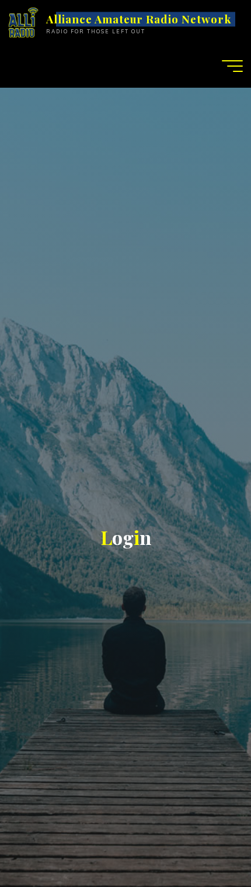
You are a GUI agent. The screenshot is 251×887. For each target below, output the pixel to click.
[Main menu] (232, 66)
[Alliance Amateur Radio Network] (23, 21)
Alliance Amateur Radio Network (138, 19)
